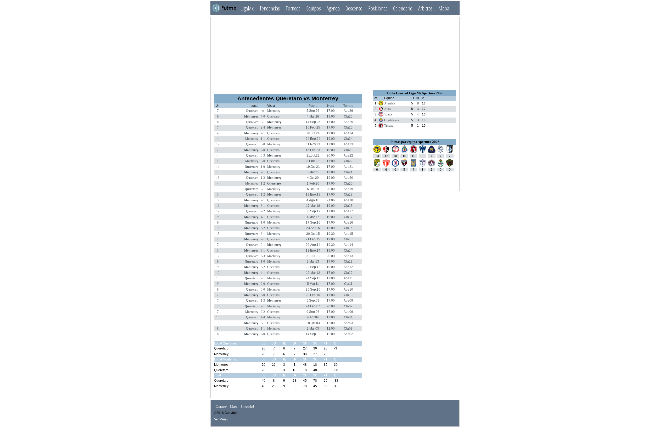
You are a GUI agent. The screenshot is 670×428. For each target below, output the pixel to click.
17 (217, 144)
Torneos (293, 8)
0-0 (263, 144)
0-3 (263, 155)
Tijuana (388, 125)
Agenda (333, 8)
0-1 (263, 122)
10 (217, 172)
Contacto (221, 406)
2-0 (263, 150)
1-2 (263, 178)
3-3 (263, 256)
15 (217, 228)
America (389, 103)
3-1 (263, 206)
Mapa (443, 8)
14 (217, 167)
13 (217, 178)
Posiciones (377, 8)
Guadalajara (391, 120)
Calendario (402, 8)
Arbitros (425, 8)
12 (217, 206)
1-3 (263, 300)
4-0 (263, 116)
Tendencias (269, 8)
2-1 (263, 133)
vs (262, 111)
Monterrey (273, 111)
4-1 (263, 217)
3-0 (263, 295)
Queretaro (252, 111)
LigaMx (247, 8)
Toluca (388, 114)
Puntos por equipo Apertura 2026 (414, 142)
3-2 (263, 228)
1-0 (263, 167)
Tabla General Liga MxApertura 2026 (415, 93)
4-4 (263, 317)
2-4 (263, 127)
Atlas (387, 109)
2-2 (263, 211)
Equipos (313, 8)
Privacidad (247, 406)
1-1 (263, 139)
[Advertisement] (288, 53)
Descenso (353, 8)
